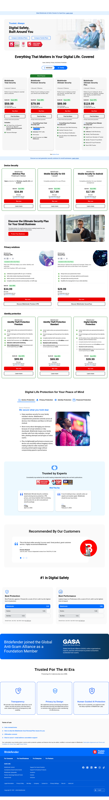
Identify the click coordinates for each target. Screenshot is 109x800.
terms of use (55, 154)
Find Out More (15, 116)
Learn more (69, 13)
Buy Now (15, 111)
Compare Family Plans (41, 38)
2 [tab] (23, 558)
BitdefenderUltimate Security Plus (91, 83)
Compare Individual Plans (19, 38)
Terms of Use (18, 197)
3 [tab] (26, 558)
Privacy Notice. (23, 744)
